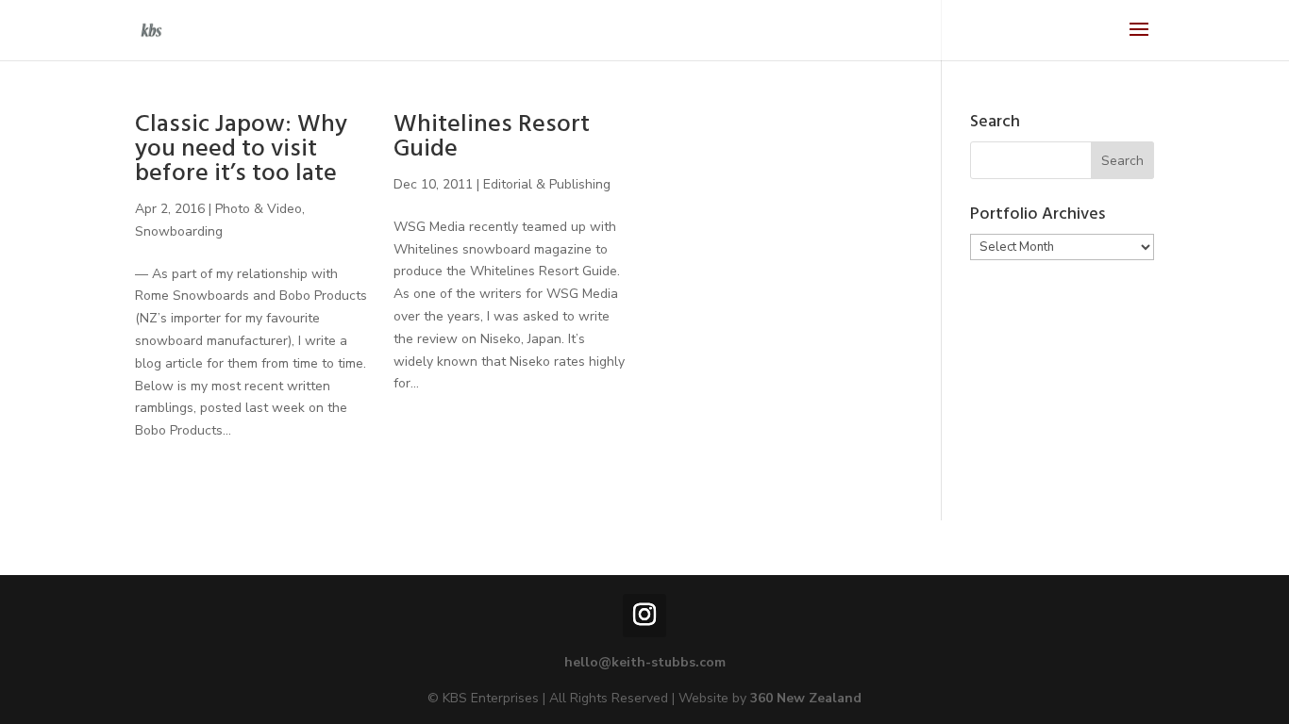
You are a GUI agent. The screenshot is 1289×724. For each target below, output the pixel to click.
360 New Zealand (806, 698)
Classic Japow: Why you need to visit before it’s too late (241, 151)
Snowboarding (179, 231)
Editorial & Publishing (547, 184)
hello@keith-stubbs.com (645, 662)
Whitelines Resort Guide (491, 139)
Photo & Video (258, 209)
